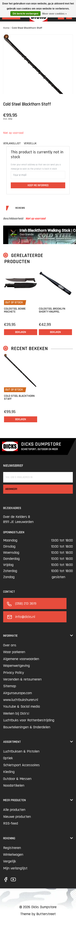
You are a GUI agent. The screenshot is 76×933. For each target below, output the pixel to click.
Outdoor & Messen (17, 778)
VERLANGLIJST (11, 143)
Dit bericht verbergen (25, 13)
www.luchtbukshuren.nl (20, 699)
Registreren (12, 847)
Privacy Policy (13, 672)
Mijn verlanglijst (15, 868)
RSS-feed (10, 823)
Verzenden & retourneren (22, 679)
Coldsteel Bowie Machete (15, 310)
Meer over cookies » (54, 13)
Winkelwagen (13, 854)
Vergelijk (9, 861)
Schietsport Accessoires (21, 765)
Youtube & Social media (21, 706)
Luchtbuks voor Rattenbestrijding (28, 720)
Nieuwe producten (17, 816)
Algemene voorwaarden (21, 658)
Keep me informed (38, 185)
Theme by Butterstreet (38, 914)
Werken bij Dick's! (16, 713)
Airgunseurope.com (17, 693)
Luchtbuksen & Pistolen (21, 751)
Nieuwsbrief (13, 465)
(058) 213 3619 (25, 603)
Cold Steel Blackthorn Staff (27, 27)
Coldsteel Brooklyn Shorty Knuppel (52, 310)
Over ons (9, 645)
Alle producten (14, 809)
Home (6, 27)
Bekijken (20, 332)
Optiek (8, 758)
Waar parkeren (14, 652)
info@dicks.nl (25, 616)
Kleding (9, 771)
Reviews (14, 208)
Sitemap (9, 686)
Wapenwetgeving (16, 665)
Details (7, 208)
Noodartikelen (13, 785)
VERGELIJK (30, 143)
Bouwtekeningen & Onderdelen (26, 727)
